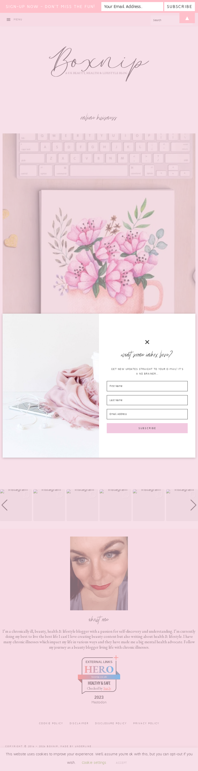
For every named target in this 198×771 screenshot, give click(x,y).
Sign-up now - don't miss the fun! (50, 6)
